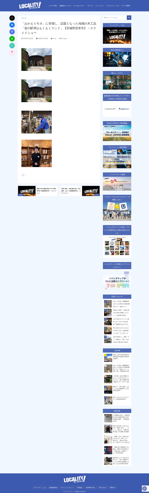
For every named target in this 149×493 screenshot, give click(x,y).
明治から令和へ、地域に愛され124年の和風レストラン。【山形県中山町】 (121, 312)
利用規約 (79, 487)
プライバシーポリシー (67, 487)
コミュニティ (99, 5)
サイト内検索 (126, 5)
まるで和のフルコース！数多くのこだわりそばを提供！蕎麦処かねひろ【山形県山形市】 (121, 322)
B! (12, 32)
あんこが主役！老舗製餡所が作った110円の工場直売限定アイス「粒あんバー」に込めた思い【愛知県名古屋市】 (121, 304)
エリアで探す (53, 5)
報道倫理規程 (53, 487)
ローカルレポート (79, 5)
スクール (90, 5)
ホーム (23, 18)
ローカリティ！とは (112, 5)
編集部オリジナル (65, 5)
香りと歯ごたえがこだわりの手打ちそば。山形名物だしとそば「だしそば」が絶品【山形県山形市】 (121, 331)
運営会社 (112, 487)
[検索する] (129, 17)
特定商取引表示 (90, 487)
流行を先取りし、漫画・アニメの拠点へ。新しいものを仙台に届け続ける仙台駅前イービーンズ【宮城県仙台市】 (121, 340)
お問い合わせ (102, 487)
